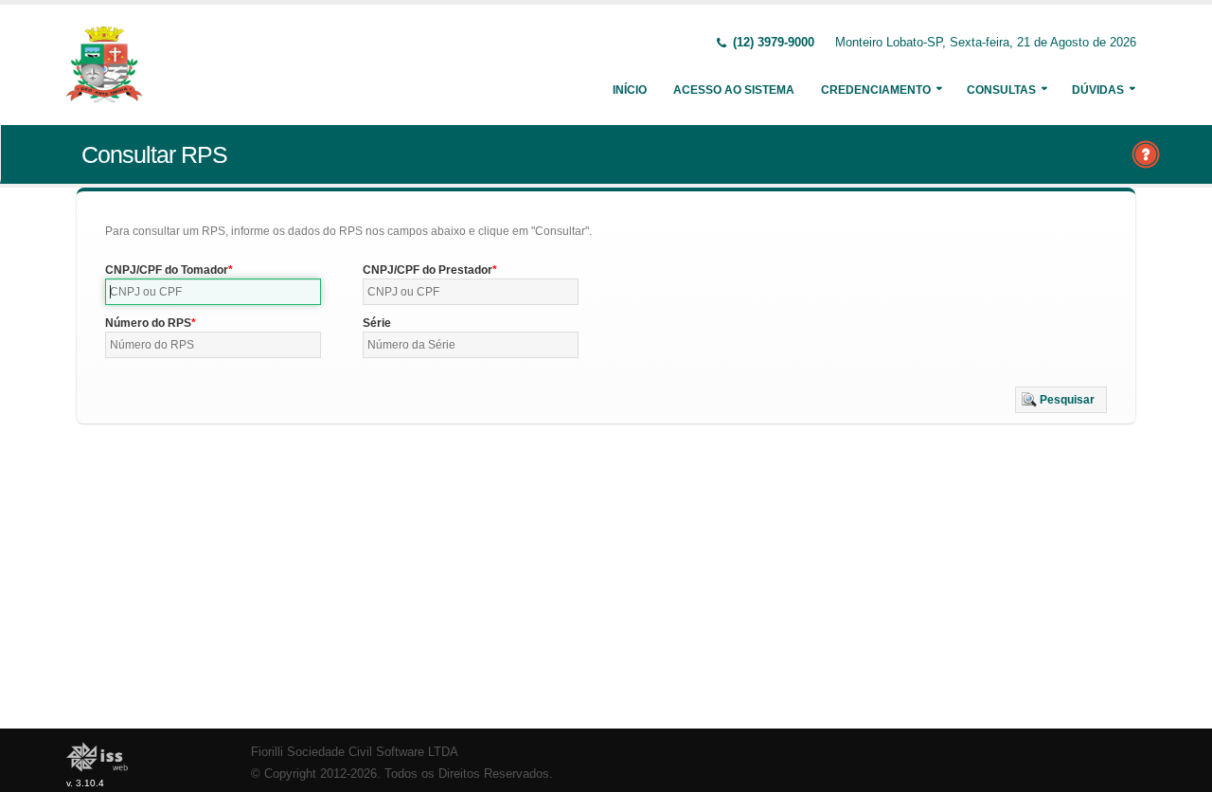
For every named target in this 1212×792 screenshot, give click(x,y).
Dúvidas (1098, 90)
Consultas (1001, 90)
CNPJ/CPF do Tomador (166, 270)
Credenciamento (876, 90)
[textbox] (213, 292)
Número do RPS (148, 323)
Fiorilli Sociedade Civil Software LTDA (354, 752)
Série (377, 323)
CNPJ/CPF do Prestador (427, 270)
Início (630, 90)
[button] (1061, 400)
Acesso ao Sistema (733, 90)
